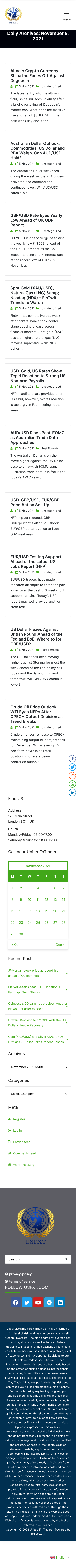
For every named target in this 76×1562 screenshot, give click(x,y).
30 (21, 934)
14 (63, 899)
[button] (66, 1259)
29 (13, 934)
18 (38, 911)
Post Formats (50, 448)
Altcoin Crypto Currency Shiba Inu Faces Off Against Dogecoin (37, 75)
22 (13, 922)
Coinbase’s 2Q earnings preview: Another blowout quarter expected (37, 1006)
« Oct (15, 944)
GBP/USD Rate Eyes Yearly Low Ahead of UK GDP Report (36, 220)
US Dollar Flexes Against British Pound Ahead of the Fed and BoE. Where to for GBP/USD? (36, 636)
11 (38, 899)
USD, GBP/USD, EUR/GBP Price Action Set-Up (34, 502)
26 (47, 922)
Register (19, 1119)
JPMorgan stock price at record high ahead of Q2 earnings (34, 973)
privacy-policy (20, 1274)
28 (64, 922)
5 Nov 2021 (26, 86)
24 (30, 922)
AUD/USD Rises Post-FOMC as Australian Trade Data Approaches (37, 437)
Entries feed (22, 1142)
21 (63, 911)
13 (55, 899)
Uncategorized (51, 86)
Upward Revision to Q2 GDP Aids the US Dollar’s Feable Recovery (37, 1022)
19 (46, 911)
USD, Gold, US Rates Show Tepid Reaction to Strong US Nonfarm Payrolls (38, 376)
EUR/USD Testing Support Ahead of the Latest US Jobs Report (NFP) (35, 561)
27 (55, 922)
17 (29, 911)
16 (21, 911)
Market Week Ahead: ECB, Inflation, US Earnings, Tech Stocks (35, 989)
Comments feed (24, 1153)
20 (55, 911)
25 (38, 922)
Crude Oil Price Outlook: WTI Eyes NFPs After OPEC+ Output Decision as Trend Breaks (36, 714)
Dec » (60, 944)
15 (12, 911)
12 (46, 899)
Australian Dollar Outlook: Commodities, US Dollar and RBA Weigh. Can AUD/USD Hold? (37, 150)
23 (21, 922)
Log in (17, 1130)
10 (29, 899)
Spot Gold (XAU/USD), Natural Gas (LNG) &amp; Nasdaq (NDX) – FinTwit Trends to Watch (34, 295)
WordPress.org (24, 1165)
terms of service (22, 1281)
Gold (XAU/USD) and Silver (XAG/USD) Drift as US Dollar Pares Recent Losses (36, 1039)
